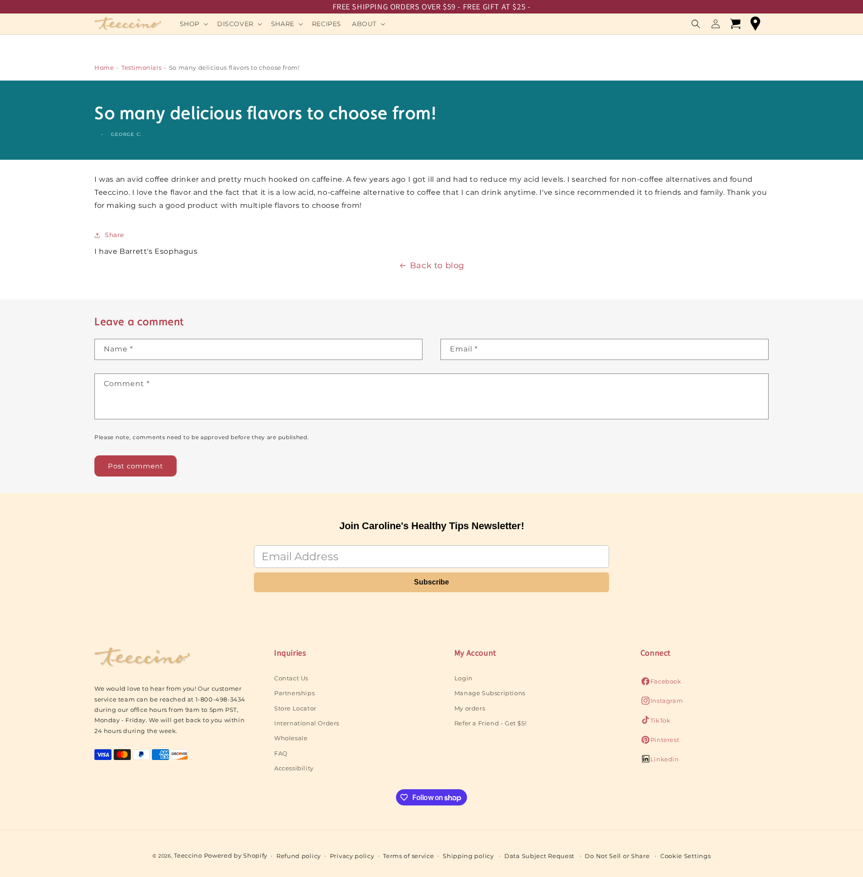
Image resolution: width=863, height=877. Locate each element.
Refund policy (298, 855)
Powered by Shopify (236, 855)
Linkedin (660, 762)
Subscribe (431, 582)
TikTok (656, 722)
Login (463, 677)
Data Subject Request (539, 855)
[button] (193, 23)
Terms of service (408, 855)
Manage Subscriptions (489, 692)
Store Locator (295, 707)
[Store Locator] (755, 24)
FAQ (281, 752)
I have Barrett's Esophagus (146, 251)
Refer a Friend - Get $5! (490, 722)
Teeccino (188, 855)
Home (104, 67)
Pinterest (660, 742)
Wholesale (290, 738)
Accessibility (294, 767)
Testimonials (141, 67)
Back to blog (437, 265)
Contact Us (291, 677)
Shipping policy (468, 855)
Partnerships (294, 692)
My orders (469, 707)
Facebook (661, 683)
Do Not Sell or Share (617, 855)
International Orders (306, 722)
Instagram (662, 703)
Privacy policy (352, 855)
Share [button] (114, 235)
